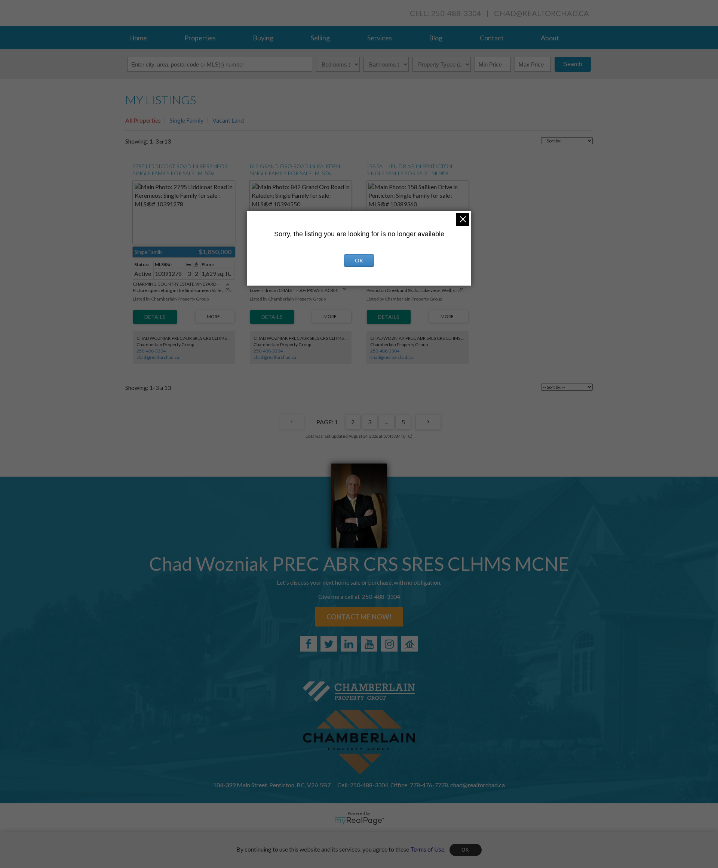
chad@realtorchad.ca (541, 13)
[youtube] (369, 644)
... (386, 421)
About (550, 38)
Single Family (186, 120)
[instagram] (389, 644)
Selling (320, 38)
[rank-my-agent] (409, 644)
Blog (435, 38)
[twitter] (328, 644)
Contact (492, 38)
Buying (263, 38)
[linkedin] (349, 644)
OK (465, 850)
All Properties (143, 120)
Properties (200, 38)
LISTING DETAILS (155, 317)
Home (138, 38)
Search (572, 64)
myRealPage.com (359, 821)
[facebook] (308, 644)
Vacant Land (228, 120)
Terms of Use (427, 848)
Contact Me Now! (359, 617)
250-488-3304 (151, 351)
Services (379, 38)
